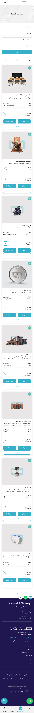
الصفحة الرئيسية (28, 641)
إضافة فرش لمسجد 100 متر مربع (23, 161)
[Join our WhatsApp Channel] (30, 701)
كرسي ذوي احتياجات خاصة (25, 226)
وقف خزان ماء (27, 554)
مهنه (15, 644)
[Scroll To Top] (20, 597)
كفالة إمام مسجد (27, 290)
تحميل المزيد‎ (17, 593)
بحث (17, 52)
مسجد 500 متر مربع (26, 355)
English (4, 2)
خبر (31, 663)
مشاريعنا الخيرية (28, 647)
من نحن (30, 644)
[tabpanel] (17, 326)
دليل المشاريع (29, 655)
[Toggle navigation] (30, 2)
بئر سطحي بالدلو (27, 487)
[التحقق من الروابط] (30, 597)
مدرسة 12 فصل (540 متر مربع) (23, 421)
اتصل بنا (30, 650)
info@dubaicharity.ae (22, 619)
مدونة (30, 666)
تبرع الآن (24, 121)
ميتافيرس (14, 641)
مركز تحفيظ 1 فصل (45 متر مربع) (23, 95)
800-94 (26, 613)
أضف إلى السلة (9, 121)
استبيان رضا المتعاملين (27, 653)
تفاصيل (17, 126)
